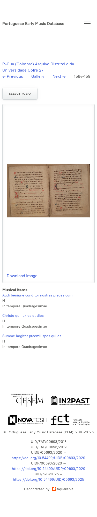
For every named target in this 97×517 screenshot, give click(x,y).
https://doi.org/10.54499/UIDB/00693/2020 (48, 458)
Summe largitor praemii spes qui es (31, 336)
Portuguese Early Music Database (33, 23)
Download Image (22, 275)
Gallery (37, 76)
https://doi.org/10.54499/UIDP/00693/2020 (48, 469)
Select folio (20, 93)
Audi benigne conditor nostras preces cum (37, 295)
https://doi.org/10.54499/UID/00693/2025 (48, 479)
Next (59, 76)
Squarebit (65, 489)
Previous (12, 76)
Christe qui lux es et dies (23, 315)
